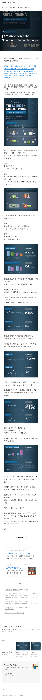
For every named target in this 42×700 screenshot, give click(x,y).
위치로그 (20, 8)
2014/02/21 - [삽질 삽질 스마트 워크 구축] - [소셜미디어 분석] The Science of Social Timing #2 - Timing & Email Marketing (20, 75)
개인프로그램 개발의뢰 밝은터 (18, 553)
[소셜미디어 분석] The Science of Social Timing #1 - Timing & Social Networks (16, 602)
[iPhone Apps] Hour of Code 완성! (14, 613)
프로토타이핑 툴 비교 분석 (12, 593)
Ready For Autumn (8, 2)
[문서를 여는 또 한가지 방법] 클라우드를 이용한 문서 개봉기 (17, 608)
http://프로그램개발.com (14, 550)
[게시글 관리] (12, 583)
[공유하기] (10, 583)
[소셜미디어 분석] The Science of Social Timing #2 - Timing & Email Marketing (16, 596)
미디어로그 (13, 8)
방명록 (27, 8)
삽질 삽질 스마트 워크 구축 (12, 590)
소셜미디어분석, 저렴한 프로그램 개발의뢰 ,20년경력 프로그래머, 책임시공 (20, 557)
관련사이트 (5, 689)
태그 (7, 8)
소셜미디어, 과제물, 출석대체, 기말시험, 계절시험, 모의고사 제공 (14, 572)
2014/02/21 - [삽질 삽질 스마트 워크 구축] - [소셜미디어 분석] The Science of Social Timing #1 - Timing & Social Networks (20, 68)
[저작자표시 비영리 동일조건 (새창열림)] (26, 583)
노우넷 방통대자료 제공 (13, 568)
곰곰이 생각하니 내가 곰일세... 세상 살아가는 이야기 (16, 669)
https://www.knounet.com (14, 565)
